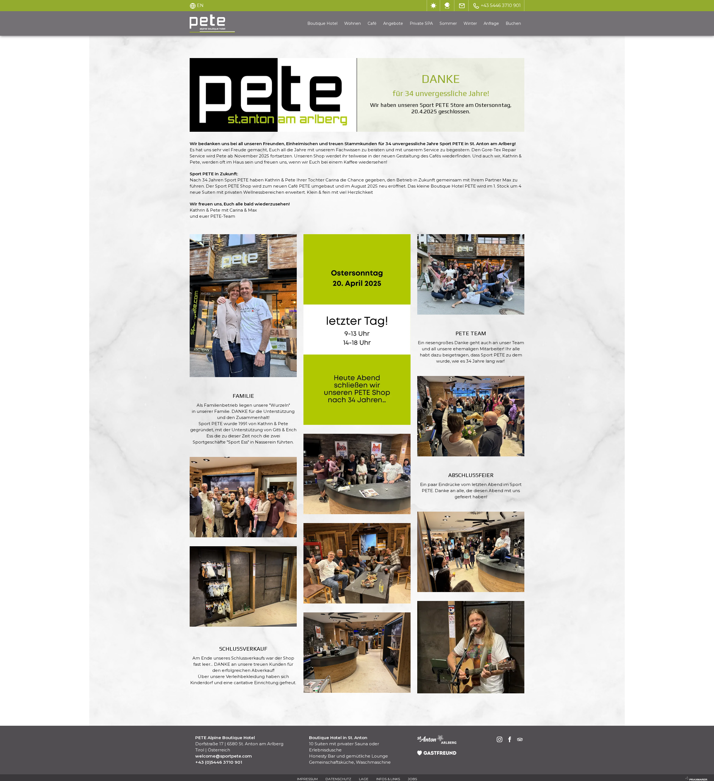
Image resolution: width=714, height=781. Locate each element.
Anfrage (491, 23)
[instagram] (499, 740)
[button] (243, 305)
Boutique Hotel (322, 23)
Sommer (448, 23)
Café (372, 23)
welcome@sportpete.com (223, 756)
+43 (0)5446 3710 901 (218, 762)
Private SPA (421, 23)
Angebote (393, 23)
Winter (470, 23)
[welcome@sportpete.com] (462, 5)
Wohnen (352, 23)
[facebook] (509, 740)
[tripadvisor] (519, 740)
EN (200, 5)
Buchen (513, 23)
